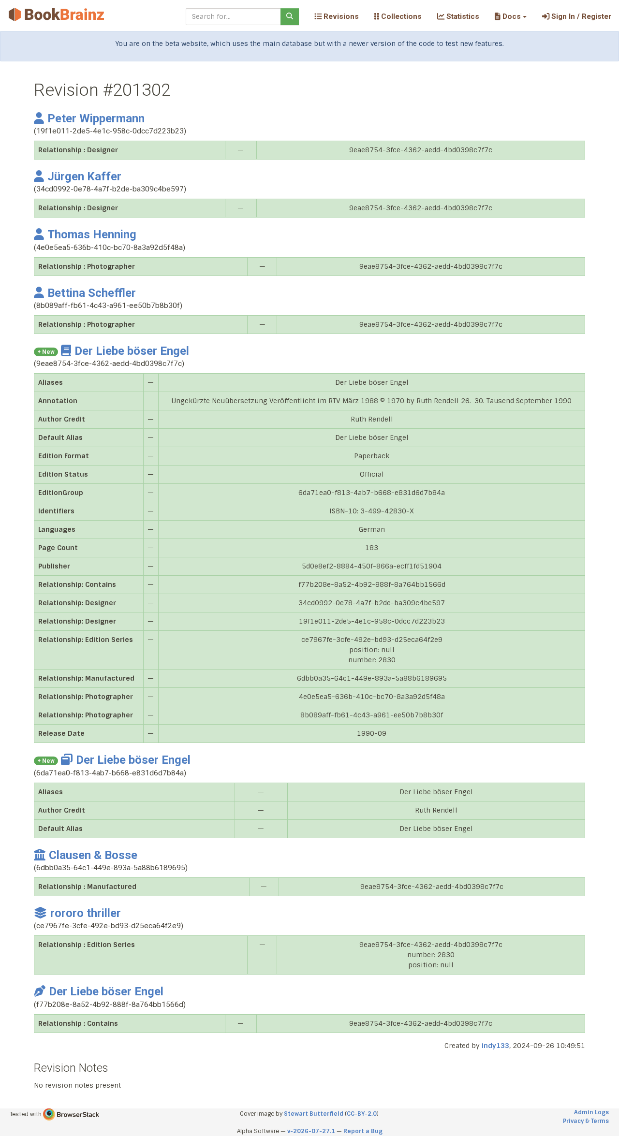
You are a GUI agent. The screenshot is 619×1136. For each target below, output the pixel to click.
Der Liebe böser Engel (131, 351)
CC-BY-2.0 (362, 1114)
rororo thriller (85, 913)
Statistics (461, 16)
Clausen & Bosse (93, 855)
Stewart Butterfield (313, 1114)
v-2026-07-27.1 (311, 1131)
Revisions (340, 16)
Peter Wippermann (96, 118)
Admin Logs (591, 1112)
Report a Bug (363, 1131)
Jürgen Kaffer (84, 176)
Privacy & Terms (586, 1121)
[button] (510, 16)
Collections (400, 16)
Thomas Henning (91, 234)
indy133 (495, 1045)
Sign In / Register (580, 16)
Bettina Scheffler (91, 293)
